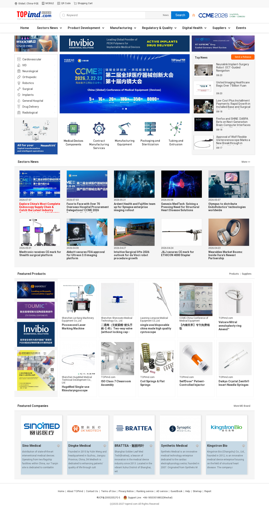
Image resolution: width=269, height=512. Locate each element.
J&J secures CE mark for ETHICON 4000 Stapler (177, 253)
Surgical (27, 88)
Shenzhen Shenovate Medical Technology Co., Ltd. (116, 319)
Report (207, 491)
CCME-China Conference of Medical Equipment (193, 319)
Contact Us (92, 491)
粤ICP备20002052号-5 (108, 497)
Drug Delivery (30, 106)
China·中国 (32, 3)
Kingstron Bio (217, 446)
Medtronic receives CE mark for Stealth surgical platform (40, 253)
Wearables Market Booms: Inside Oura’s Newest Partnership (225, 255)
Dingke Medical (79, 446)
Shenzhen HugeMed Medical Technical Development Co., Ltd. (77, 380)
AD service (162, 491)
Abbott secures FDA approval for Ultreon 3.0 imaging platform (86, 255)
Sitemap (197, 491)
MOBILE (49, 3)
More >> (246, 161)
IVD (24, 65)
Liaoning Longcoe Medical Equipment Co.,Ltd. (154, 319)
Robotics (28, 83)
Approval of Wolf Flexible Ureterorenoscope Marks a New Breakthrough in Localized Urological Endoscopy (233, 143)
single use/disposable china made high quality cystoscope (155, 328)
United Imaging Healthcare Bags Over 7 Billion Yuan (233, 84)
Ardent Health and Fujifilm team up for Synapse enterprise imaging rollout (134, 207)
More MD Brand (242, 406)
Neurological (30, 71)
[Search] (192, 15)
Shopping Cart (85, 3)
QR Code (65, 3)
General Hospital (32, 100)
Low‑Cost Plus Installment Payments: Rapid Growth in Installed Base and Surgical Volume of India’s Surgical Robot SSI (233, 107)
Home (61, 491)
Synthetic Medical (174, 446)
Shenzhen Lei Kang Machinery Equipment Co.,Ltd (78, 319)
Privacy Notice (126, 491)
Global (21, 3)
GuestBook (176, 491)
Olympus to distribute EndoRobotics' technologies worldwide (227, 207)
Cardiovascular (31, 59)
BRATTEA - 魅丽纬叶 (129, 446)
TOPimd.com (226, 318)
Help (187, 491)
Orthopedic (29, 77)
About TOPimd (75, 491)
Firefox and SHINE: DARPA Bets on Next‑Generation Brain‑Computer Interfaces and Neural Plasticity (233, 123)
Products (234, 273)
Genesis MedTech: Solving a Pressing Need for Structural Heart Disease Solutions (180, 207)
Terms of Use (108, 491)
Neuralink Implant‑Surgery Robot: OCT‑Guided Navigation (232, 67)
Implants (28, 94)
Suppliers (246, 273)
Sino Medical (31, 446)
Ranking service (144, 491)
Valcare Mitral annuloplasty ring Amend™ (230, 326)
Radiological (30, 112)
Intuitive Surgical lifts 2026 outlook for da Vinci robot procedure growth (131, 255)
